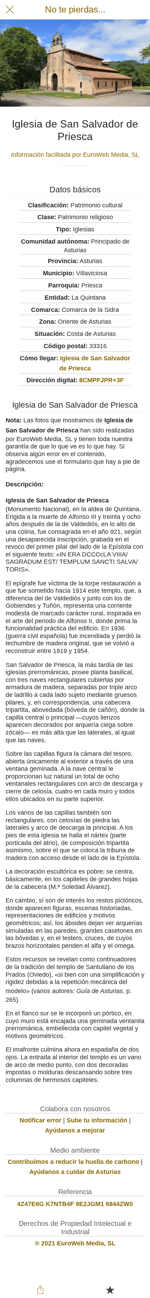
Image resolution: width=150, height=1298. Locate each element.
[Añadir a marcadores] (110, 1289)
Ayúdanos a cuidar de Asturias (75, 1171)
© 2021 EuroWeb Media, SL (75, 1243)
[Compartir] (40, 1289)
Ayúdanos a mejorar (75, 1130)
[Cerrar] (10, 10)
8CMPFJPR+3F (101, 380)
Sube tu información (97, 1120)
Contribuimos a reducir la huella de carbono (73, 1161)
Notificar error (40, 1120)
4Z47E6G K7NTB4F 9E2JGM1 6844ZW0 (75, 1203)
